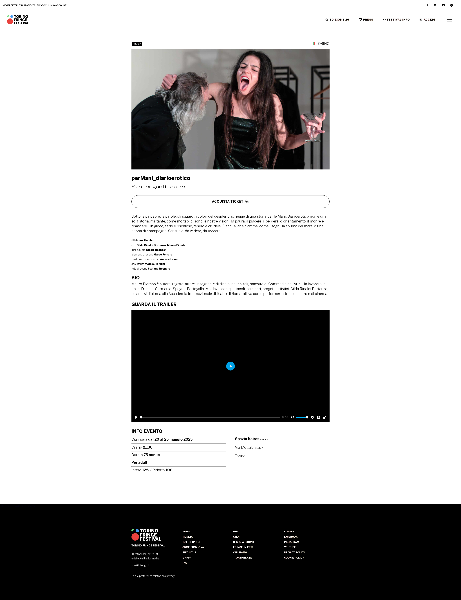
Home (186, 531)
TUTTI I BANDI (191, 542)
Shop (237, 536)
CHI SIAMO (240, 552)
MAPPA (186, 557)
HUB (236, 531)
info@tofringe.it (140, 565)
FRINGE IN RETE (243, 547)
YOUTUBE (290, 547)
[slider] (210, 417)
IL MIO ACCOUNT (243, 542)
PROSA (137, 43)
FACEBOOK (291, 536)
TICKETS (187, 536)
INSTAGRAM (291, 542)
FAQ (184, 562)
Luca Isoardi (28, 506)
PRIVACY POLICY (294, 552)
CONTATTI (290, 531)
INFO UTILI (189, 552)
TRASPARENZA (242, 557)
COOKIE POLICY (294, 557)
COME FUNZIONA (193, 547)
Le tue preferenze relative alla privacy (153, 576)
